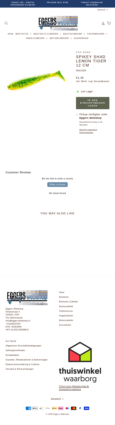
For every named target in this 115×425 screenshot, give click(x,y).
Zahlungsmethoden (15, 350)
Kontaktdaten (12, 355)
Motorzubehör (60, 38)
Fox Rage (83, 52)
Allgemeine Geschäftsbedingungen (23, 345)
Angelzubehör (35, 38)
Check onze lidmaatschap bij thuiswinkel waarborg (74, 387)
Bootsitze (22, 34)
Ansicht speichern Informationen (88, 131)
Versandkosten (101, 81)
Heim (10, 34)
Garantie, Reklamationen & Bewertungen (27, 359)
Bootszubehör (73, 34)
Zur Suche (11, 341)
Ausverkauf (81, 38)
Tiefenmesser (96, 34)
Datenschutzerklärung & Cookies (23, 364)
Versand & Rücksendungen (20, 369)
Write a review (57, 184)
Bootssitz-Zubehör (46, 34)
